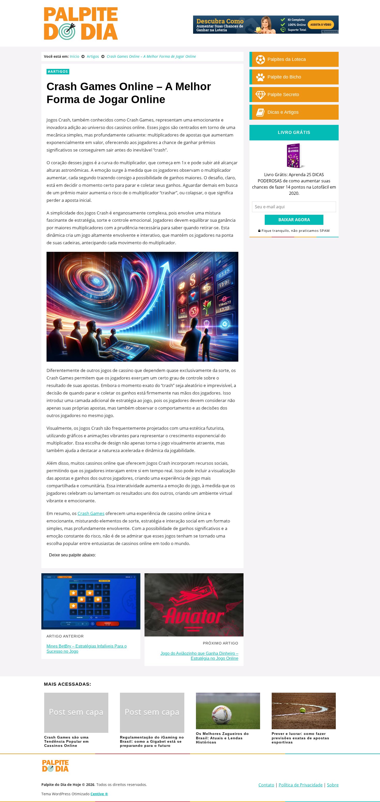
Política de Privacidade (301, 785)
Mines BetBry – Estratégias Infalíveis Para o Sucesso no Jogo (87, 648)
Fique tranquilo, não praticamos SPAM (295, 231)
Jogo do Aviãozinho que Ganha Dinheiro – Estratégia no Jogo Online (199, 656)
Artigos (59, 71)
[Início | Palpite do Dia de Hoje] (80, 39)
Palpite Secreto (282, 94)
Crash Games (91, 513)
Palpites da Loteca (286, 59)
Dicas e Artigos (282, 112)
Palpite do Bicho (283, 77)
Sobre (333, 785)
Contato (266, 785)
